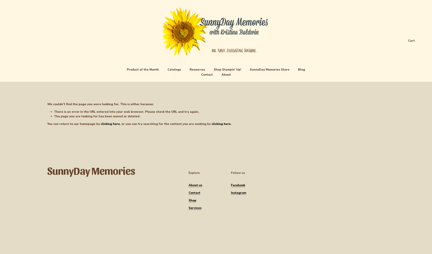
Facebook (238, 185)
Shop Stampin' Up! (227, 70)
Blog (301, 70)
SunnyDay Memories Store (269, 70)
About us (195, 185)
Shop (192, 200)
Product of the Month (143, 70)
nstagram (239, 193)
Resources (197, 70)
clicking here (110, 124)
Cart (411, 41)
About (226, 75)
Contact (207, 75)
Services (195, 208)
